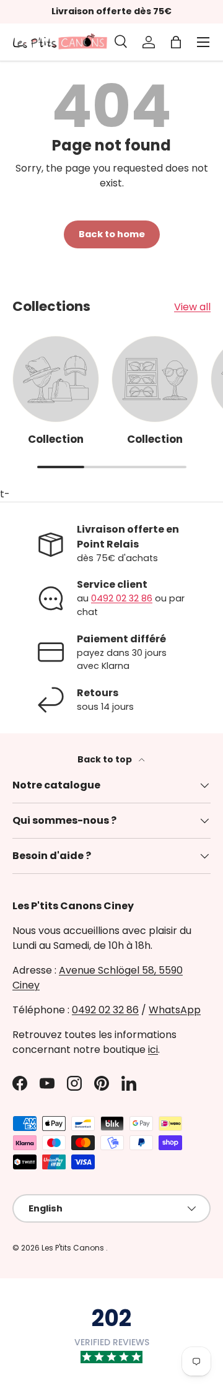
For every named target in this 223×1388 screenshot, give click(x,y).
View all (192, 307)
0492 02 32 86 (121, 598)
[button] (176, 42)
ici (153, 1049)
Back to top (105, 759)
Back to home (112, 234)
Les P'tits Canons (74, 1247)
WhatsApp (175, 1010)
